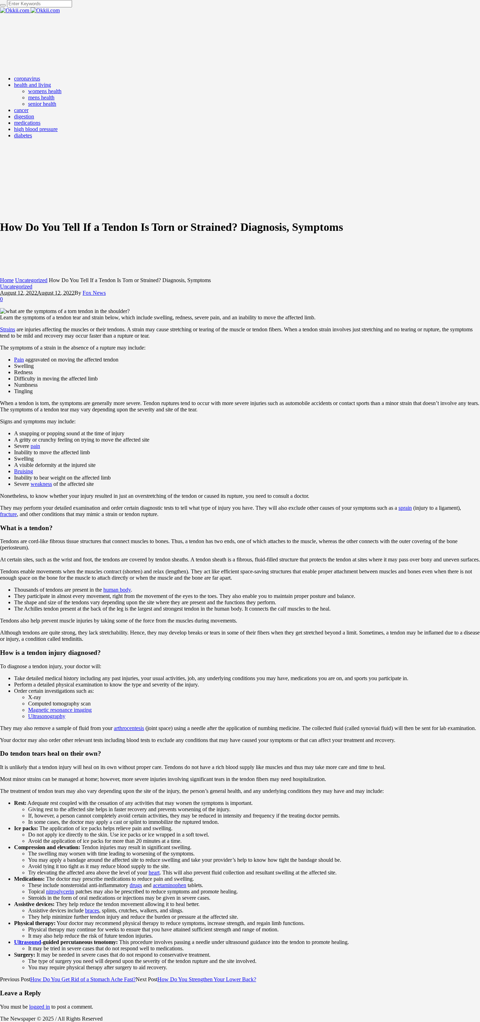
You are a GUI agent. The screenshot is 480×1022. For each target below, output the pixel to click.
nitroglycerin (60, 891)
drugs (136, 885)
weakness (41, 484)
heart (154, 872)
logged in (39, 1007)
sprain (405, 508)
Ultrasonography (46, 716)
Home (7, 280)
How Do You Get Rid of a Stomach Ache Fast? (83, 979)
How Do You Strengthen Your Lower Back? (206, 979)
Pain (19, 360)
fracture (8, 514)
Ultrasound (27, 942)
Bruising (23, 471)
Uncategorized (31, 280)
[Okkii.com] (30, 10)
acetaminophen (169, 885)
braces (92, 910)
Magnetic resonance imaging (60, 710)
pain (35, 446)
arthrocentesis (129, 728)
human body (117, 590)
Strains (7, 329)
